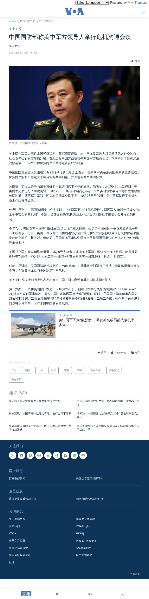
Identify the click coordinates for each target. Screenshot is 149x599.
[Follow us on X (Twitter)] (12, 455)
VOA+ (12, 533)
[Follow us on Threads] (48, 455)
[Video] (58, 594)
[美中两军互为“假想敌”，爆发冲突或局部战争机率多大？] (33, 325)
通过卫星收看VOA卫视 (22, 498)
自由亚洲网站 (84, 555)
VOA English (83, 526)
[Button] (135, 61)
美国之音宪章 (17, 540)
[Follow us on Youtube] (21, 455)
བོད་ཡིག (80, 533)
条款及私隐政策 (18, 547)
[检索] (122, 594)
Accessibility (83, 547)
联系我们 (14, 526)
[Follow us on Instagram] (39, 455)
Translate (141, 2)
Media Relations (86, 540)
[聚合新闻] (65, 455)
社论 (11, 562)
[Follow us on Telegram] (56, 455)
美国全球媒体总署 (20, 555)
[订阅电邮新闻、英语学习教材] (83, 455)
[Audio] (90, 594)
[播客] (74, 455)
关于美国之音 (17, 519)
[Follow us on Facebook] (30, 455)
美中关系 (15, 29)
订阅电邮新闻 (17, 478)
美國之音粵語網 (85, 519)
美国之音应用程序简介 (89, 478)
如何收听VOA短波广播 (89, 498)
